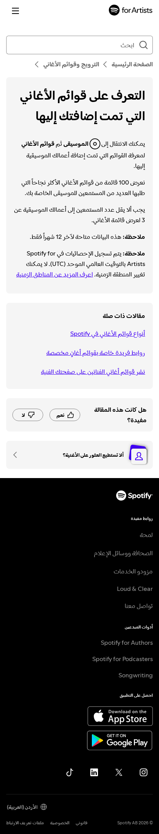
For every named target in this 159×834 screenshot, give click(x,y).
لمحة (146, 534)
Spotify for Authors (127, 642)
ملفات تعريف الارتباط (25, 823)
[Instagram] (143, 772)
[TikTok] (69, 772)
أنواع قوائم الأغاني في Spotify (107, 333)
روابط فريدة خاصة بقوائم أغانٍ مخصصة (95, 352)
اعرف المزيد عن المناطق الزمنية (54, 274)
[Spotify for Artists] (131, 11)
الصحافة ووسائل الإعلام (123, 553)
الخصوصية (59, 823)
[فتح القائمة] (15, 11)
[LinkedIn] (94, 772)
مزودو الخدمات (133, 571)
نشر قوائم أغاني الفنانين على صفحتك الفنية (93, 371)
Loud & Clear (135, 588)
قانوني (82, 823)
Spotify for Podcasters (122, 658)
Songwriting (135, 675)
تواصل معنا (139, 605)
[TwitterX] (119, 772)
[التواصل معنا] (17, 454)
